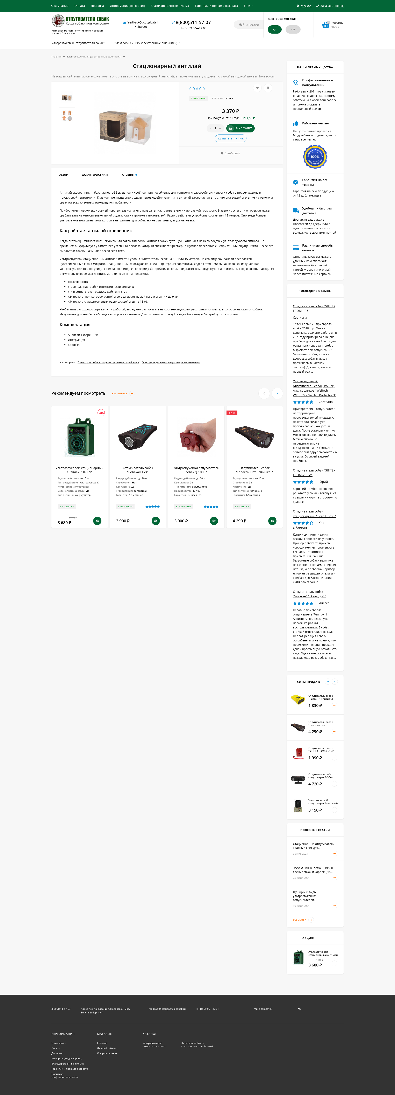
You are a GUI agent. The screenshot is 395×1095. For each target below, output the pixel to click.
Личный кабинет (107, 1048)
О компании (60, 6)
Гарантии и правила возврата (216, 6)
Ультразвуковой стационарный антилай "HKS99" (79, 470)
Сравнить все (119, 393)
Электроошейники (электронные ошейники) (94, 56)
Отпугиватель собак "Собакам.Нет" (138, 470)
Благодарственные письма (170, 6)
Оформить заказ (107, 1053)
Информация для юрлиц (127, 6)
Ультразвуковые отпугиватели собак (155, 1044)
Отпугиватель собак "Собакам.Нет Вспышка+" (254, 470)
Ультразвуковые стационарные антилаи (171, 362)
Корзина (102, 1043)
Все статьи (300, 919)
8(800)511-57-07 (193, 22)
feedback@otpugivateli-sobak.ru (167, 1009)
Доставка (97, 6)
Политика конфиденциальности (65, 1075)
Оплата (79, 6)
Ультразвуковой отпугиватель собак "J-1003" (196, 470)
